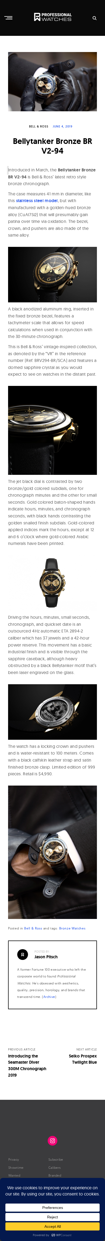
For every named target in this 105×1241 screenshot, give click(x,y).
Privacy (13, 1159)
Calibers (54, 1168)
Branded (54, 1175)
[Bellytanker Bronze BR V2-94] (52, 81)
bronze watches (72, 928)
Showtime (15, 1168)
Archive (49, 997)
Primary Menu (9, 17)
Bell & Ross (38, 126)
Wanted (14, 1175)
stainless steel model (37, 200)
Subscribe (55, 1159)
